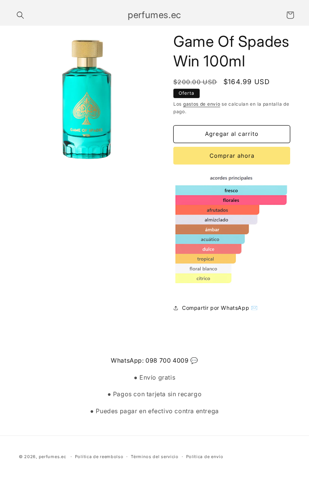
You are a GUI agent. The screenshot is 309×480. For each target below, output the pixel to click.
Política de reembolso (99, 456)
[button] (20, 15)
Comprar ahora (232, 155)
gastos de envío (201, 104)
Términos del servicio (155, 456)
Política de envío (204, 456)
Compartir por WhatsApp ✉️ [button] (219, 308)
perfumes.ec (52, 456)
